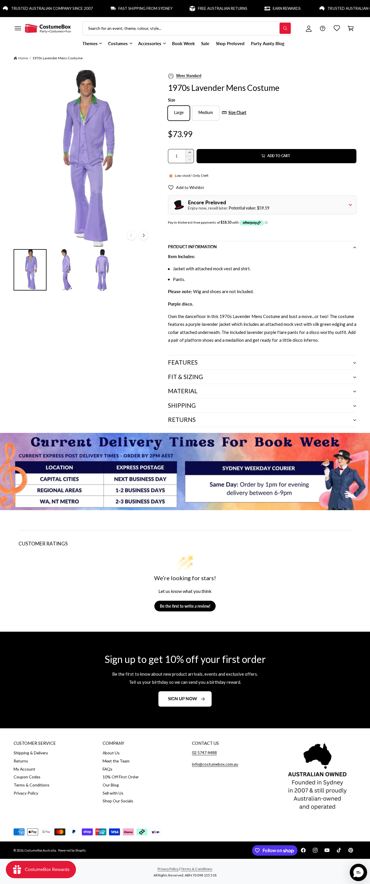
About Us (111, 752)
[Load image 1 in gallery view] (30, 270)
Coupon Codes (27, 776)
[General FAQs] (323, 28)
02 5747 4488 (204, 752)
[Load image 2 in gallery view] (65, 270)
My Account (24, 769)
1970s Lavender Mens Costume (57, 58)
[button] (18, 28)
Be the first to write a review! (185, 606)
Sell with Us (113, 793)
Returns (21, 760)
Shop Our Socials (118, 800)
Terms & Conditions (31, 784)
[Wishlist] (337, 28)
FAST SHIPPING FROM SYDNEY (132, 8)
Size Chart (237, 112)
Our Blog (111, 784)
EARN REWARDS (273, 8)
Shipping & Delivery (31, 752)
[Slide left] (131, 235)
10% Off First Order (120, 776)
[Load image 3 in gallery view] (101, 270)
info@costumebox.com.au (215, 764)
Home (23, 58)
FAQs (107, 769)
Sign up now (182, 698)
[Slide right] (143, 235)
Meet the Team (116, 760)
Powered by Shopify (72, 850)
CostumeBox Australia (40, 850)
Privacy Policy (26, 793)
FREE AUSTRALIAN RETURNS (209, 8)
